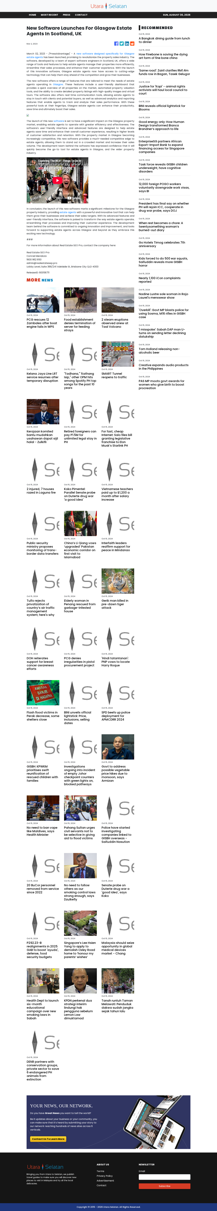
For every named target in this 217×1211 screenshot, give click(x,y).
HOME (32, 15)
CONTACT (81, 15)
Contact (101, 1185)
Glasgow (58, 84)
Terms (100, 1171)
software (59, 121)
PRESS (66, 15)
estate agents (68, 212)
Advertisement (105, 1180)
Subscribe (164, 1186)
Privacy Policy (105, 1176)
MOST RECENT (49, 15)
